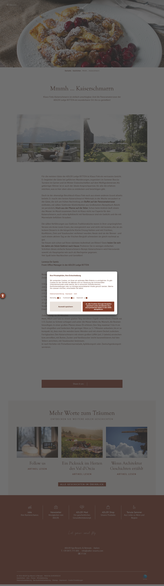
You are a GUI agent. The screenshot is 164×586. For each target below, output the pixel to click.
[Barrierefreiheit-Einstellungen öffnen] (2, 295)
